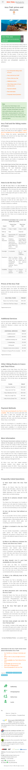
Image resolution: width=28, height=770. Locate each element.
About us (8, 713)
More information (11, 91)
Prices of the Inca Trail (12, 78)
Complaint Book (21, 715)
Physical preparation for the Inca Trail (13, 667)
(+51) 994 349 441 (12, 762)
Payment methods (11, 88)
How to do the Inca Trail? (13, 75)
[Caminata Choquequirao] (14, 692)
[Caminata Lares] (14, 702)
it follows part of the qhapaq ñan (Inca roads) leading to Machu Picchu (14, 132)
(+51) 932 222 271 (10, 760)
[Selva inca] (14, 697)
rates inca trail (4, 675)
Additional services (11, 81)
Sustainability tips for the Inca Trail (12, 663)
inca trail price (9, 672)
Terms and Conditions (11, 715)
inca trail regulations (17, 672)
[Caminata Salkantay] (14, 686)
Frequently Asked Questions (14, 94)
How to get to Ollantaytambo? (11, 665)
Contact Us (13, 713)
